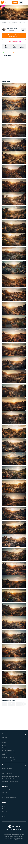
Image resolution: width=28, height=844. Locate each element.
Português (4, 812)
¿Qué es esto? (16, 52)
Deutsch (4, 815)
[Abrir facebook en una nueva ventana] (6, 830)
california (11, 703)
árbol (4, 703)
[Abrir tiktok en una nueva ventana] (15, 830)
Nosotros (4, 796)
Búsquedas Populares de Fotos (9, 780)
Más (3, 820)
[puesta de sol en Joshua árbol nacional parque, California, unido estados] (13, 88)
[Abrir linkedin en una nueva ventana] (11, 830)
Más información (7, 54)
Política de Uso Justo (13, 840)
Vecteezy (4, 739)
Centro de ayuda (6, 791)
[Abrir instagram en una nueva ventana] (8, 830)
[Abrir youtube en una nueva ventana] (20, 830)
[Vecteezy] (2, 2)
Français (4, 817)
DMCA (3, 770)
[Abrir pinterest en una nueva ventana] (13, 830)
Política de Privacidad (17, 839)
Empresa (4, 744)
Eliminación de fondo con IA (9, 756)
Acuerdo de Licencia (7, 767)
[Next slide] (22, 703)
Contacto (4, 793)
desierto (19, 703)
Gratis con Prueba (14, 35)
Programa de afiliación (7, 773)
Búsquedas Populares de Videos (10, 782)
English (4, 807)
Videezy (4, 742)
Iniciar (21, 2)
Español (4, 810)
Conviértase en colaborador (9, 798)
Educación (4, 747)
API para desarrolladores (8, 749)
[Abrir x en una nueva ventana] (18, 830)
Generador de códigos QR (8, 759)
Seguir (23, 30)
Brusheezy (4, 736)
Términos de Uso (8, 839)
